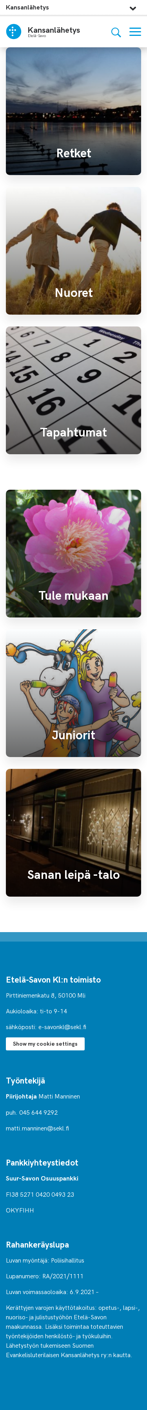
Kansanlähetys (27, 7)
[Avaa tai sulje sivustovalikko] (132, 6)
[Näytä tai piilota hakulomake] (116, 31)
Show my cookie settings (45, 1043)
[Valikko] (135, 32)
